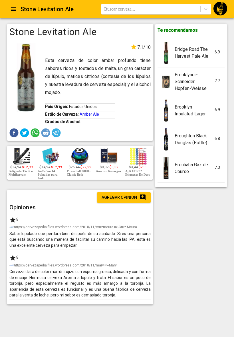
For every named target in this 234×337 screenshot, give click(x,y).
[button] (14, 132)
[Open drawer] (14, 9)
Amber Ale (89, 114)
